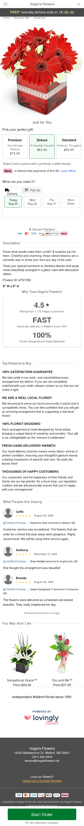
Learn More (68, 171)
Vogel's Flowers (42, 4)
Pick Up (35, 190)
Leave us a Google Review (42, 781)
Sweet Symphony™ (41, 589)
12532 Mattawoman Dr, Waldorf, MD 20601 (42, 753)
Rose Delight (37, 561)
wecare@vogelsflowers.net (42, 761)
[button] (75, 817)
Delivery (12, 193)
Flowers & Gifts (21, 17)
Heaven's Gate (39, 523)
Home (6, 17)
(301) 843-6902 (42, 757)
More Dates (71, 201)
